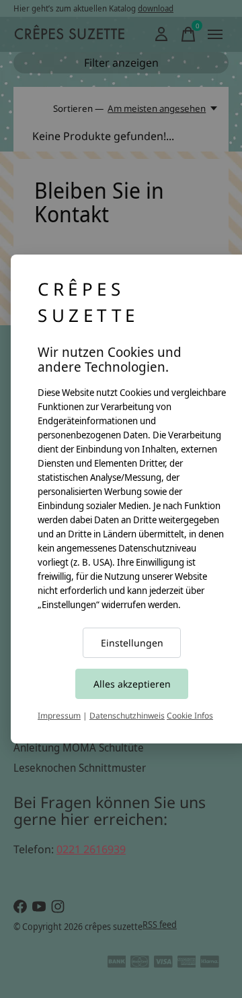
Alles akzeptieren (132, 683)
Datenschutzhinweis (127, 715)
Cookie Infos (190, 715)
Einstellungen (132, 642)
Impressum (59, 715)
